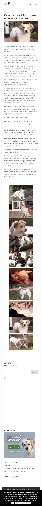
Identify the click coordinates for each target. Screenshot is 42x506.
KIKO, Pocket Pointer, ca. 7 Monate (15, 472)
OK (12, 503)
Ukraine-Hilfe (8, 465)
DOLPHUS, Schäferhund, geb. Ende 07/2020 (19, 468)
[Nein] (39, 498)
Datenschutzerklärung (23, 503)
